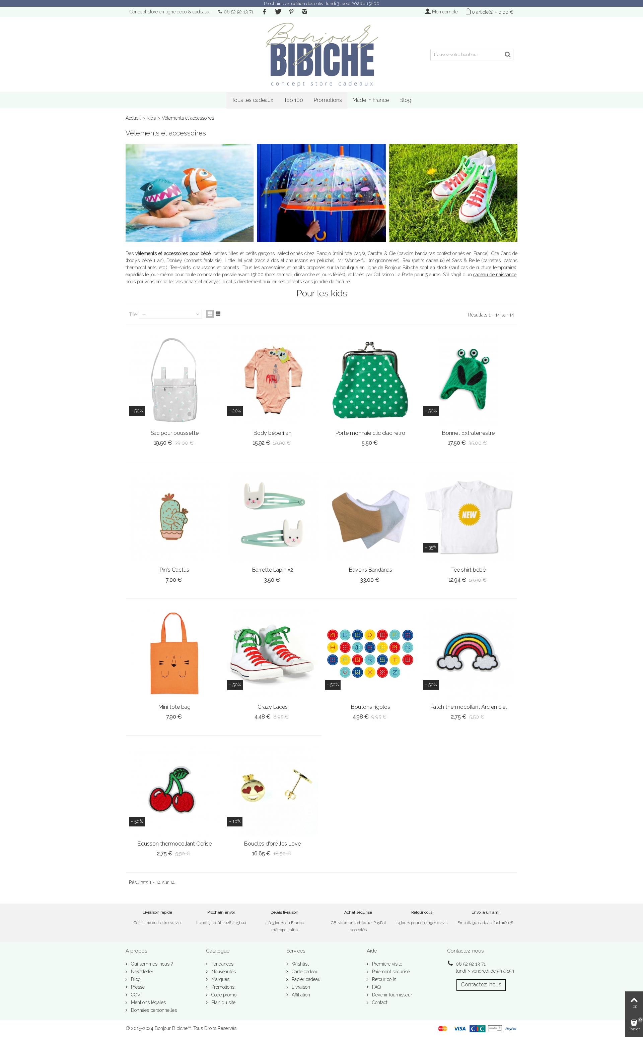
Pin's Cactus (174, 570)
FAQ (376, 987)
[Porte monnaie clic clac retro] (370, 380)
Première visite (386, 964)
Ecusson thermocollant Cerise (175, 844)
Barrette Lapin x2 (272, 570)
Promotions (328, 100)
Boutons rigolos (370, 707)
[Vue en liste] (218, 314)
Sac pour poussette (175, 433)
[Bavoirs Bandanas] (370, 517)
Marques (219, 979)
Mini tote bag (174, 707)
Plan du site (222, 1002)
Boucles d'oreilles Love (272, 844)
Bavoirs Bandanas (370, 570)
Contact (379, 1002)
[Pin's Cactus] (174, 517)
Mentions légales (148, 1002)
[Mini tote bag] (174, 654)
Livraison (300, 987)
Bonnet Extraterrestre (468, 433)
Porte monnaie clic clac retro (370, 433)
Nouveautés (223, 971)
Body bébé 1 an (272, 433)
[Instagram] (304, 12)
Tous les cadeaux (252, 100)
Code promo (223, 994)
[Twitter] (277, 12)
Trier (133, 314)
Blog (405, 100)
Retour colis (383, 979)
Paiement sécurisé (390, 971)
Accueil (133, 118)
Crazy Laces (273, 707)
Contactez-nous (481, 984)
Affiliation (300, 994)
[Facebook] (264, 12)
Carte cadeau (304, 971)
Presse (137, 987)
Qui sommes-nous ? (151, 964)
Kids (151, 118)
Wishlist (299, 964)
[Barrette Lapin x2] (272, 517)
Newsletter (141, 971)
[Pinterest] (291, 12)
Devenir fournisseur (391, 994)
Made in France (371, 100)
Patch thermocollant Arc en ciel (468, 707)
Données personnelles (153, 1010)
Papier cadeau (305, 979)
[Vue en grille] (210, 314)
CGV (135, 994)
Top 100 (293, 100)
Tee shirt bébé (468, 570)
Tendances (221, 964)
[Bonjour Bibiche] (321, 54)
